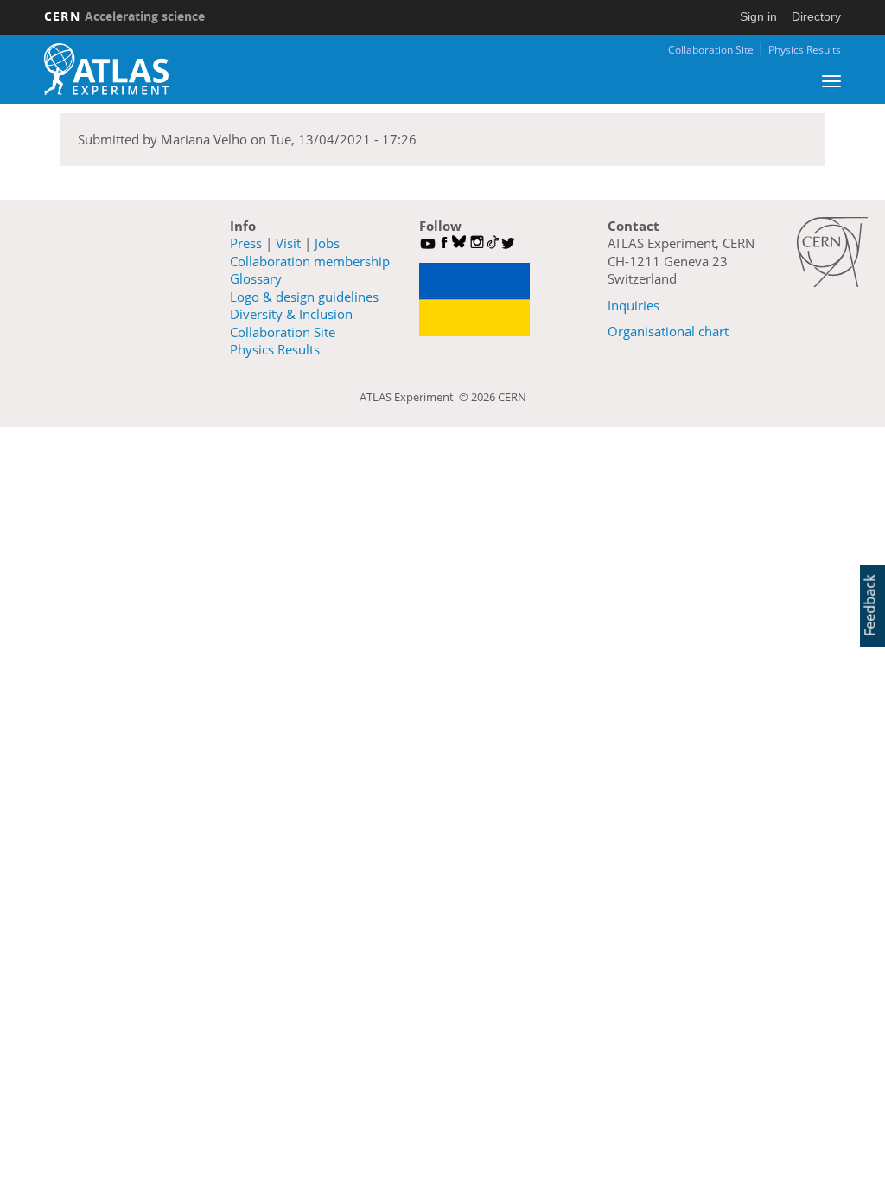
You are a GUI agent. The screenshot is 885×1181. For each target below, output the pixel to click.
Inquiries (633, 305)
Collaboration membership (310, 261)
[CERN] (832, 252)
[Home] (106, 69)
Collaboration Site (711, 49)
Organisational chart (668, 331)
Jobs (327, 243)
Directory (816, 16)
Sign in (758, 16)
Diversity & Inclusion (291, 313)
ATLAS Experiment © (415, 397)
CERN (124, 16)
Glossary (256, 278)
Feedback (869, 605)
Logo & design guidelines (304, 296)
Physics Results (804, 49)
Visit (288, 243)
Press (246, 243)
